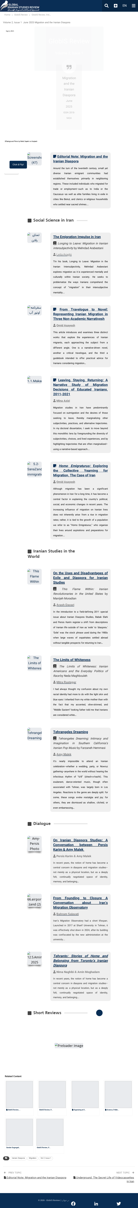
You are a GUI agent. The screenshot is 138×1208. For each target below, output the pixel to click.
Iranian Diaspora (18, 1158)
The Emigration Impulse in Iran (77, 237)
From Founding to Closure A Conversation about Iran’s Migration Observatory (80, 903)
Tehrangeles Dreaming (70, 732)
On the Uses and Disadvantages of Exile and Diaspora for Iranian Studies (80, 578)
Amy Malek (84, 856)
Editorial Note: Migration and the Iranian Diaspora (36, 1178)
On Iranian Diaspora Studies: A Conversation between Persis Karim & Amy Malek (80, 845)
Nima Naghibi (65, 972)
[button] (56, 1072)
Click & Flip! (18, 164)
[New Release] (99, 1013)
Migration (32, 1158)
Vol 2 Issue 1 (46, 1158)
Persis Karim (64, 856)
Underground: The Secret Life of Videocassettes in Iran (104, 1180)
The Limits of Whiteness (72, 660)
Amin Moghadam (88, 972)
